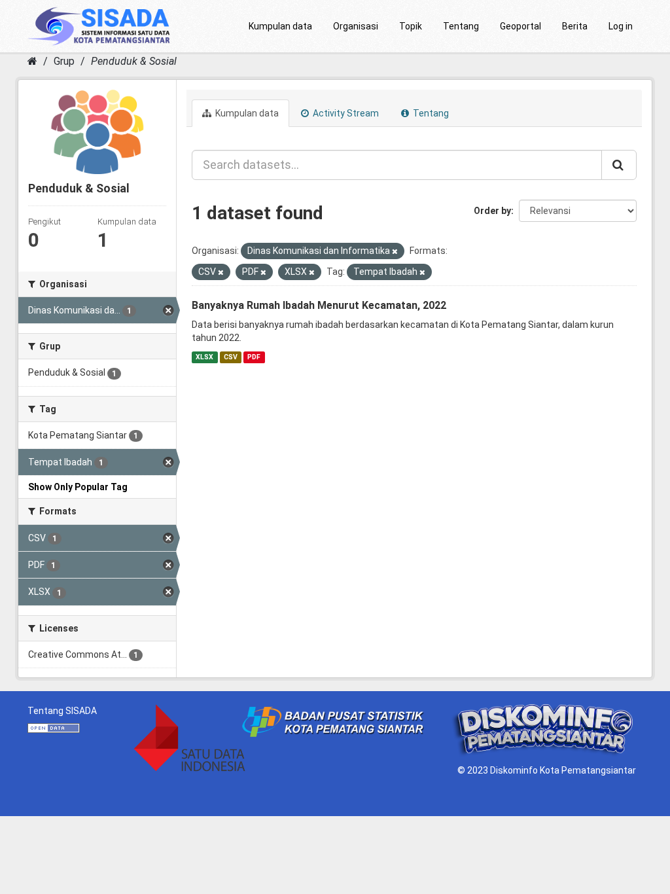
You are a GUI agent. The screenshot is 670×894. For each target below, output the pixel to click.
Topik (410, 26)
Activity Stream (345, 113)
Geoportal (520, 26)
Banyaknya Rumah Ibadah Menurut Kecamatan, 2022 (319, 305)
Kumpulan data (280, 26)
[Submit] (619, 165)
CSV (231, 357)
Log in (620, 26)
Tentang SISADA (62, 711)
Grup (64, 61)
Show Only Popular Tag (78, 487)
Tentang (461, 26)
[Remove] (395, 251)
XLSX (204, 357)
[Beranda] (32, 61)
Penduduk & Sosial (134, 61)
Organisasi (355, 26)
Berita (575, 26)
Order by (492, 211)
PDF (253, 357)
